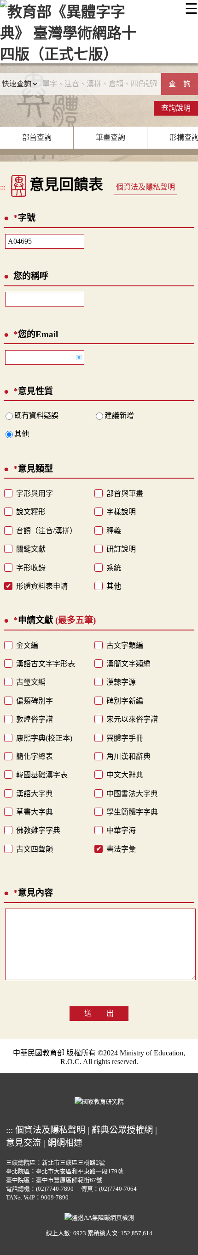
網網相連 (64, 1143)
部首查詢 (37, 137)
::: (3, 187)
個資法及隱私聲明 (145, 187)
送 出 (99, 1013)
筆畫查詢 (110, 137)
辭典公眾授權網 (122, 1130)
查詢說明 (176, 108)
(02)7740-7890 (55, 1189)
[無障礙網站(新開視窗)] (99, 1217)
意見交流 (23, 1143)
